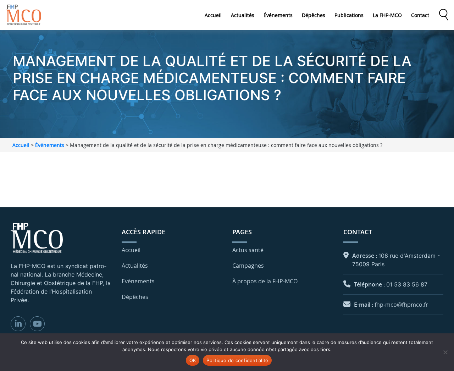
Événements (278, 15)
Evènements (138, 281)
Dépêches (313, 15)
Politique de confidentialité (237, 360)
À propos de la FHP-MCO (265, 281)
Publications (349, 15)
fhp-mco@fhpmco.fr (401, 305)
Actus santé (248, 250)
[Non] (445, 352)
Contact (420, 15)
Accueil (213, 15)
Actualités (242, 15)
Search (443, 15)
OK (192, 360)
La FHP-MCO (387, 15)
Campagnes (248, 265)
